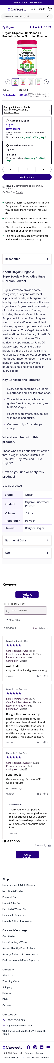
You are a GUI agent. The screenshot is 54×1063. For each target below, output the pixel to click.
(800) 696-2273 (16, 1020)
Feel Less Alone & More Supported (21, 960)
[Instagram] (35, 1047)
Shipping (7, 987)
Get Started (9, 936)
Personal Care (10, 897)
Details (9, 188)
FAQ (7, 553)
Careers (6, 1005)
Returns (6, 993)
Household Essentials (14, 915)
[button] (37, 676)
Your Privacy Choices (37, 1057)
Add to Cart (27, 177)
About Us (7, 975)
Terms (39, 1053)
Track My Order (11, 981)
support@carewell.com (19, 1025)
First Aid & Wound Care (15, 909)
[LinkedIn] (41, 1047)
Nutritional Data (15, 540)
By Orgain (8, 27)
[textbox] (49, 629)
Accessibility (11, 1057)
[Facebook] (28, 1047)
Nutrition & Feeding (13, 891)
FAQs (5, 999)
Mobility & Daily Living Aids (17, 921)
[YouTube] (48, 1047)
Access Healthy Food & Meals (18, 948)
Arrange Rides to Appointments (20, 954)
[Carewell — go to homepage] (16, 9)
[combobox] (40, 628)
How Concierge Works (14, 942)
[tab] (27, 594)
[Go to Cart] (49, 9)
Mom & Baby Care (12, 903)
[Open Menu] (4, 9)
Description (12, 258)
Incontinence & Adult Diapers (18, 885)
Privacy (29, 1053)
